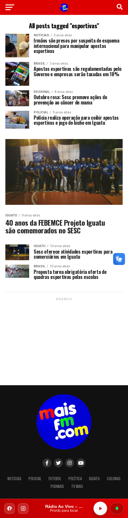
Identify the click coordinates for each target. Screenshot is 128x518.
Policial (35, 478)
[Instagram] (23, 508)
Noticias (14, 478)
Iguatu (94, 478)
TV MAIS (77, 486)
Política (75, 478)
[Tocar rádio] (100, 508)
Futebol (55, 478)
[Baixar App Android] (117, 508)
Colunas (114, 478)
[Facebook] (9, 508)
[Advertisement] (64, 339)
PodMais (57, 486)
